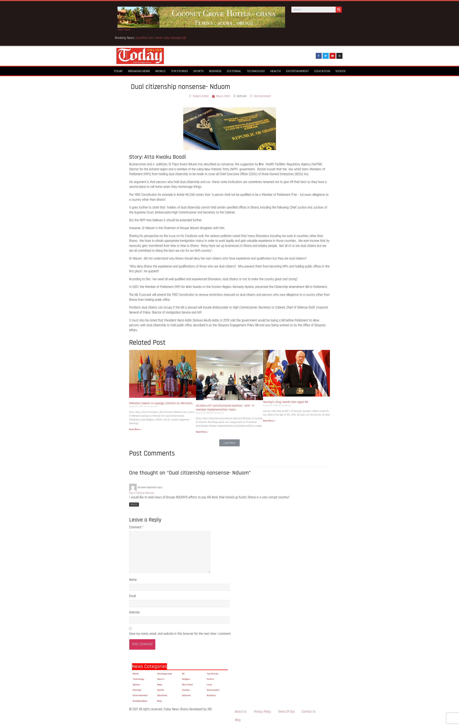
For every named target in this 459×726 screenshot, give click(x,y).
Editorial (234, 71)
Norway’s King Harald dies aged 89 (285, 402)
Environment (213, 690)
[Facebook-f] (319, 56)
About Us (241, 712)
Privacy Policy (262, 712)
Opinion (136, 684)
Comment (136, 527)
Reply (134, 504)
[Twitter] (326, 56)
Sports (198, 71)
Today (118, 71)
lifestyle (137, 690)
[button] (229, 442)
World (160, 71)
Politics (210, 679)
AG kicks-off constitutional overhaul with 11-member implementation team (225, 408)
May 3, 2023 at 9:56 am (141, 493)
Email (132, 596)
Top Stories (179, 71)
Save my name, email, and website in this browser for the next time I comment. (180, 634)
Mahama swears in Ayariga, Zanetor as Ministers (161, 403)
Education (322, 71)
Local (209, 684)
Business (215, 71)
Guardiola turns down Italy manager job (161, 38)
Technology (256, 71)
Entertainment (297, 71)
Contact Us (309, 712)
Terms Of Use (286, 712)
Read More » (135, 429)
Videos (340, 71)
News (159, 684)
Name (133, 580)
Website (134, 612)
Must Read (187, 684)
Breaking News (139, 71)
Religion (186, 679)
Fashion (186, 690)
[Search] (339, 10)
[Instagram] (339, 56)
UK (183, 673)
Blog (159, 701)
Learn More (123, 30)
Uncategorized (164, 673)
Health (275, 71)
